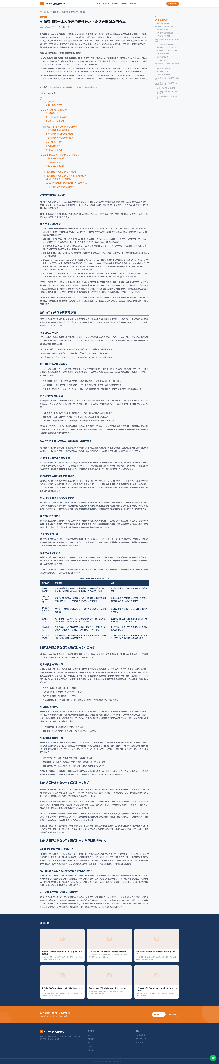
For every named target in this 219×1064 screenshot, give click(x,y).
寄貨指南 (115, 4)
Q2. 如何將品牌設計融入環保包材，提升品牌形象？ (66, 183)
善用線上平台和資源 (54, 150)
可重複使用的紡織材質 (55, 158)
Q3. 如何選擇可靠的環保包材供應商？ (61, 187)
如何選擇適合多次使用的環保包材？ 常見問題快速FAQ (65, 176)
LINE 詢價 (172, 1014)
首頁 (98, 4)
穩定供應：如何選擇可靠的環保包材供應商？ (61, 127)
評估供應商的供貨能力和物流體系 (59, 138)
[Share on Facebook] (59, 27)
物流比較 (124, 4)
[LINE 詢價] (213, 1058)
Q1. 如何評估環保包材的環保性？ (59, 179)
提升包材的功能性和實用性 (57, 117)
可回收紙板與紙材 (53, 162)
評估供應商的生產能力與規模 (57, 130)
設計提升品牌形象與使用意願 (55, 110)
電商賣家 (133, 4)
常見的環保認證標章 (54, 105)
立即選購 (171, 4)
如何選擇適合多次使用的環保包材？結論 (59, 172)
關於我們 (139, 1042)
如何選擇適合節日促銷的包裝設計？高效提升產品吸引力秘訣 (72, 87)
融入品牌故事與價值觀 (55, 121)
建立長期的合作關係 (54, 142)
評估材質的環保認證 (51, 102)
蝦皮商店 (142, 1035)
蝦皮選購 (157, 1014)
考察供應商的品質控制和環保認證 (59, 134)
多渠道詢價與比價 (53, 146)
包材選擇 (106, 4)
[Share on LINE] (64, 27)
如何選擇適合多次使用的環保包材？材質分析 (61, 155)
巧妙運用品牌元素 (53, 113)
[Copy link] (68, 27)
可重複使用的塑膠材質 (55, 166)
